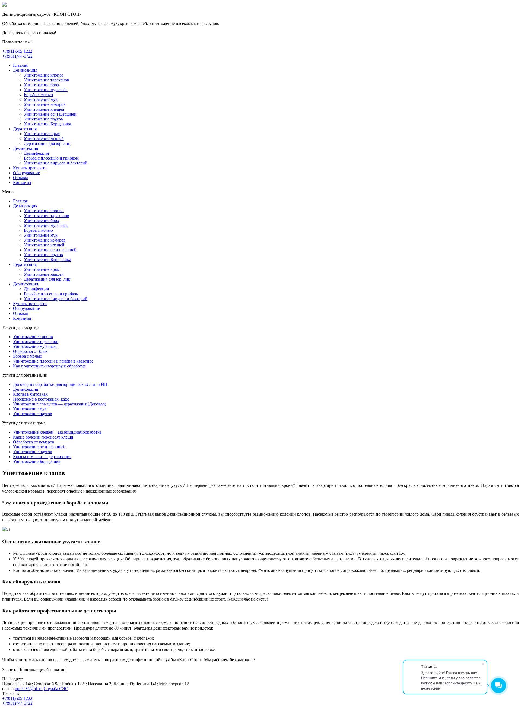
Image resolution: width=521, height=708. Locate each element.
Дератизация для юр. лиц (47, 143)
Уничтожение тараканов (46, 80)
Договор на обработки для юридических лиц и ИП (60, 384)
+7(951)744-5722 (17, 56)
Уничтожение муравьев (35, 346)
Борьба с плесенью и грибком (51, 158)
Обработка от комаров (33, 442)
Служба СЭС (56, 688)
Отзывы (20, 177)
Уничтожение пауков (43, 119)
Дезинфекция (25, 148)
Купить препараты (30, 168)
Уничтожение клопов (44, 75)
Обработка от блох (30, 351)
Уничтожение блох (41, 84)
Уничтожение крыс (42, 133)
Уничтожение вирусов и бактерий (55, 163)
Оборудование (26, 172)
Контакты (22, 182)
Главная (20, 65)
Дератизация (25, 128)
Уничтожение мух (41, 99)
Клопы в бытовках (30, 394)
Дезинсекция (25, 70)
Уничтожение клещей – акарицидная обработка (57, 432)
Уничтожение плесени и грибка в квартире (53, 361)
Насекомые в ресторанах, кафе (41, 399)
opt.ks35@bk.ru (29, 688)
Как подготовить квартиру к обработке (49, 366)
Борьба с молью (38, 94)
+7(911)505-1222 (17, 51)
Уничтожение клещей (44, 109)
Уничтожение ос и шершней (50, 114)
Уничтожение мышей (44, 138)
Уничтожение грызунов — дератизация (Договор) (59, 404)
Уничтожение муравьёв (46, 89)
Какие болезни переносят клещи (43, 437)
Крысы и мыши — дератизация (42, 456)
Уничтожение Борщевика (47, 124)
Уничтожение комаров (45, 104)
